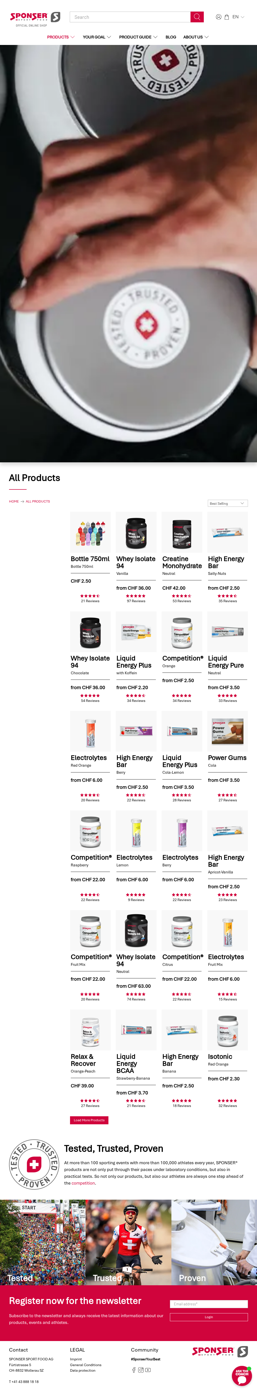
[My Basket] (227, 17)
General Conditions (85, 1365)
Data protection (82, 1370)
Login (209, 1317)
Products (58, 37)
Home (14, 501)
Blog (171, 37)
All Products (38, 501)
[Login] (218, 17)
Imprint (76, 1359)
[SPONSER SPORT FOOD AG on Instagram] (141, 1371)
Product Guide (135, 37)
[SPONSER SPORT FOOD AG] (35, 17)
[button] (239, 17)
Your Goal (94, 37)
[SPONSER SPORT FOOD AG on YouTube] (148, 1371)
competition (83, 1183)
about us (193, 37)
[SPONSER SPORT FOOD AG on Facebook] (134, 1371)
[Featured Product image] (90, 532)
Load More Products (89, 1120)
